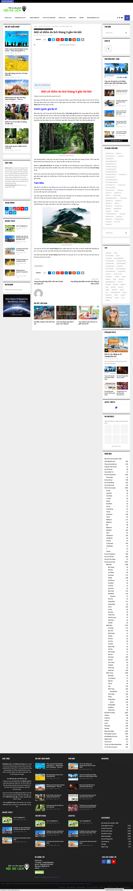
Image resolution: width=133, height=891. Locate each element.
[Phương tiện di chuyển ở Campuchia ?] (10, 273)
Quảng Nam (111, 699)
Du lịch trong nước (48, 29)
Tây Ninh (110, 665)
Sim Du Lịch (62, 17)
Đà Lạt (117, 221)
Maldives (109, 522)
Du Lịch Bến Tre (109, 472)
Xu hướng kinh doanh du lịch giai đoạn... (109, 393)
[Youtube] (122, 18)
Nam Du (110, 654)
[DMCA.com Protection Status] (39, 873)
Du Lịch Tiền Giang (109, 559)
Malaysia (118, 200)
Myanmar (109, 527)
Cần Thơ (110, 641)
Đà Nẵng (109, 224)
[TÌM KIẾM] (126, 33)
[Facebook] (118, 18)
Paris (107, 533)
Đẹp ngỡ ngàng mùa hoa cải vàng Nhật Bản (16, 74)
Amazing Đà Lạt (75, 883)
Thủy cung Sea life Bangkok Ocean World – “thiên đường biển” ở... (16, 50)
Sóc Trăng (111, 662)
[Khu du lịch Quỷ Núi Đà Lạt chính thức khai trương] (122, 370)
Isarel (108, 517)
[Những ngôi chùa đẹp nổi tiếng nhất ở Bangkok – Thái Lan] (16, 87)
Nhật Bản (109, 206)
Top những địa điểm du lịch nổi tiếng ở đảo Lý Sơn (84, 282)
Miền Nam (109, 625)
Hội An (112, 702)
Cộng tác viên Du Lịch (53, 877)
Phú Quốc (118, 206)
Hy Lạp (108, 511)
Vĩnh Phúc (111, 620)
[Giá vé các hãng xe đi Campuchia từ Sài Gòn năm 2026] (116, 344)
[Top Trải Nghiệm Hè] (10, 228)
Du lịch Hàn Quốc (111, 164)
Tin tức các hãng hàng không (112, 744)
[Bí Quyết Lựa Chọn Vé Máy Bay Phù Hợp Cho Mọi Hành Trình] (10, 238)
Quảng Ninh (111, 604)
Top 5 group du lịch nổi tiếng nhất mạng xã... (121, 123)
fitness (109, 192)
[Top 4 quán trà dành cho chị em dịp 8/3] (109, 134)
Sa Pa (109, 607)
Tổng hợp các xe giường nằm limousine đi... (121, 393)
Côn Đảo (110, 644)
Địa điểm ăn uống (109, 712)
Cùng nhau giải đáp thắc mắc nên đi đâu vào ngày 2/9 (48, 282)
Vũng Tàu (109, 219)
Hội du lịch (117, 195)
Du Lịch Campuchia (110, 474)
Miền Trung (109, 673)
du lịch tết (121, 185)
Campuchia (109, 153)
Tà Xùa (110, 609)
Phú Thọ (110, 599)
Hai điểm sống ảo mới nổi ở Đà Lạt (44, 323)
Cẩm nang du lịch (20, 17)
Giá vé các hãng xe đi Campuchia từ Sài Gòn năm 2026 (87, 765)
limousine (109, 200)
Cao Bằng (111, 572)
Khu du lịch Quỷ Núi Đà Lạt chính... (122, 377)
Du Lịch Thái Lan (109, 556)
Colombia (109, 496)
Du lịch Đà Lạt (108, 480)
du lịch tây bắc (110, 185)
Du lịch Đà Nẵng (110, 156)
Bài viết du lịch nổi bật (38, 29)
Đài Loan (109, 221)
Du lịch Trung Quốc (111, 182)
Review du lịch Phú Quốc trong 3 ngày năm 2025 (121, 112)
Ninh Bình (111, 593)
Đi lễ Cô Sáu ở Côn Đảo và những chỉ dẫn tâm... (16, 123)
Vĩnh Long (111, 667)
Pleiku (110, 696)
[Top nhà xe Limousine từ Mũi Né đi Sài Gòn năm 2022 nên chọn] (109, 93)
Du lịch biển (109, 158)
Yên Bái (110, 622)
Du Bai (108, 501)
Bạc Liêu (110, 630)
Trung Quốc (110, 216)
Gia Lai (110, 683)
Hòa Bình (110, 583)
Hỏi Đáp (81, 17)
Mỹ (107, 525)
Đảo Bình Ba (113, 691)
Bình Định (111, 675)
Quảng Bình (111, 601)
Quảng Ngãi (111, 704)
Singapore (117, 208)
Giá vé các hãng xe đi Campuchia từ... (113, 355)
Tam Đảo (110, 612)
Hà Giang (111, 575)
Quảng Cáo (43, 868)
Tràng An (112, 596)
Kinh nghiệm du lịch (93, 17)
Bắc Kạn (110, 570)
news (117, 203)
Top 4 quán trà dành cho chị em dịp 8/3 (121, 132)
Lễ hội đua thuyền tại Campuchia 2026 (22, 260)
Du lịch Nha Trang (111, 166)
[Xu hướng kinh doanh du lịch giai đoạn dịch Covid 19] (110, 386)
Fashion (106, 715)
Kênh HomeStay (34, 17)
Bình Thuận (111, 633)
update (119, 216)
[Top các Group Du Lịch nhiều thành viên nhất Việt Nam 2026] (116, 71)
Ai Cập (108, 490)
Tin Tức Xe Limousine (49, 17)
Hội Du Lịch (8, 17)
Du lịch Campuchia (111, 161)
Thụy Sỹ (108, 540)
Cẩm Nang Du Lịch (109, 461)
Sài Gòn (108, 211)
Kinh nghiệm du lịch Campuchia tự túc (60, 883)
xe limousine (119, 219)
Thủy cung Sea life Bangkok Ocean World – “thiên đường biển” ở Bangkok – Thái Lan (54, 765)
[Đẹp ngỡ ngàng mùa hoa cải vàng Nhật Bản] (16, 63)
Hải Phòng (111, 580)
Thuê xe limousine (45, 883)
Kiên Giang (111, 652)
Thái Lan (122, 213)
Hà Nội (108, 195)
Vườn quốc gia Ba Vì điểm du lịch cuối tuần (16, 147)
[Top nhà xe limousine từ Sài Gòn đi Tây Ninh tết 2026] (109, 103)
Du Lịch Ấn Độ (108, 469)
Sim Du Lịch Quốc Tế (86, 883)
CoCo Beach (111, 678)
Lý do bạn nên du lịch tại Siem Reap (22, 249)
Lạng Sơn (111, 588)
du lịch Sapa (123, 174)
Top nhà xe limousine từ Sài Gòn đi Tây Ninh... (121, 102)
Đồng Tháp (111, 646)
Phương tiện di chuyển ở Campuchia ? (22, 272)
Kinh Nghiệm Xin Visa (110, 736)
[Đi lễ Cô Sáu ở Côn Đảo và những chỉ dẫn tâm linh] (16, 112)
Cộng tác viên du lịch (110, 466)
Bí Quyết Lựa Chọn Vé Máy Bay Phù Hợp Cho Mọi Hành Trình (22, 238)
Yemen (108, 551)
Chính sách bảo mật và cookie (114, 889)
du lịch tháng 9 (38, 266)
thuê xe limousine (111, 213)
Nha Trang (111, 689)
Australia (109, 493)
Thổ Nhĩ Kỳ (109, 538)
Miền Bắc (109, 203)
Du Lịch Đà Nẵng (109, 482)
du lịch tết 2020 (110, 187)
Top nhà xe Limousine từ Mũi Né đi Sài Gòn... (122, 91)
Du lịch (120, 156)
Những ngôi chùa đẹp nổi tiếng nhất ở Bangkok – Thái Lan (15, 98)
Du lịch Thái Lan (110, 177)
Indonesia (109, 514)
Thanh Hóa (111, 615)
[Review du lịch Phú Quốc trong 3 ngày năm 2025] (109, 113)
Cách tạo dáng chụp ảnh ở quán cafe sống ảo (65, 323)
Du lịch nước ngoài (111, 171)
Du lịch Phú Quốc (111, 174)
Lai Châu (110, 585)
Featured (107, 718)
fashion (120, 190)
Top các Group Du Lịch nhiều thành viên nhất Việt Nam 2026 (115, 82)
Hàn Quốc (117, 192)
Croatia (108, 498)
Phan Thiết (111, 694)
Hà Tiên (110, 649)
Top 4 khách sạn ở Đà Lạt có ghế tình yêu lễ (88, 323)
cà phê (118, 153)
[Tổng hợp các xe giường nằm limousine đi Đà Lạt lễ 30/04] (122, 386)
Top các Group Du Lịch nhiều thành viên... (109, 377)
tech (116, 211)
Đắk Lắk (110, 681)
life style (123, 198)
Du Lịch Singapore (109, 554)
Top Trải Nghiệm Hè (21, 226)
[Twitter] (120, 18)
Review (108, 208)
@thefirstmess (116, 446)
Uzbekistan (109, 546)
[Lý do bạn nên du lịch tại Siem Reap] (10, 251)
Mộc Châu (111, 591)
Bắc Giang (111, 567)
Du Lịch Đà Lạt (110, 190)
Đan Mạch (109, 503)
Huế (109, 686)
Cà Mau (110, 636)
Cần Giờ (110, 638)
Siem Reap (109, 477)
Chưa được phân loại (110, 464)
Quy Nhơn (111, 707)
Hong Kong (109, 509)
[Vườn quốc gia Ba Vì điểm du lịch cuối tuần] (16, 136)
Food (106, 723)
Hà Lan (108, 506)
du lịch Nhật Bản (111, 169)
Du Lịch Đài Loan (109, 485)
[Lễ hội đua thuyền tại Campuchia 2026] (10, 262)
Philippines (109, 535)
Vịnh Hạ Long (112, 617)
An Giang (110, 628)
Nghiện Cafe (72, 17)
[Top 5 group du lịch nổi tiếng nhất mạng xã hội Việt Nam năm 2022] (109, 124)
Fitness (106, 720)
